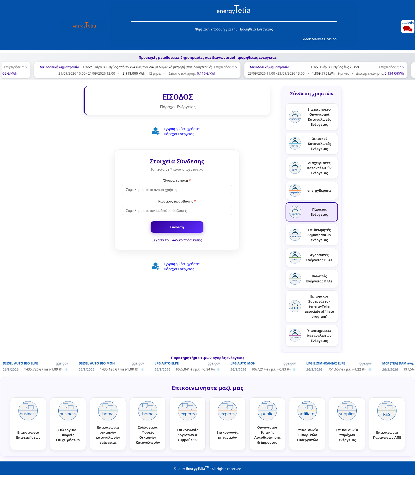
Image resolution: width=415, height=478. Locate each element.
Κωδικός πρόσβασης (177, 201)
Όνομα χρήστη (177, 180)
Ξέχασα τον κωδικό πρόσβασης (177, 240)
